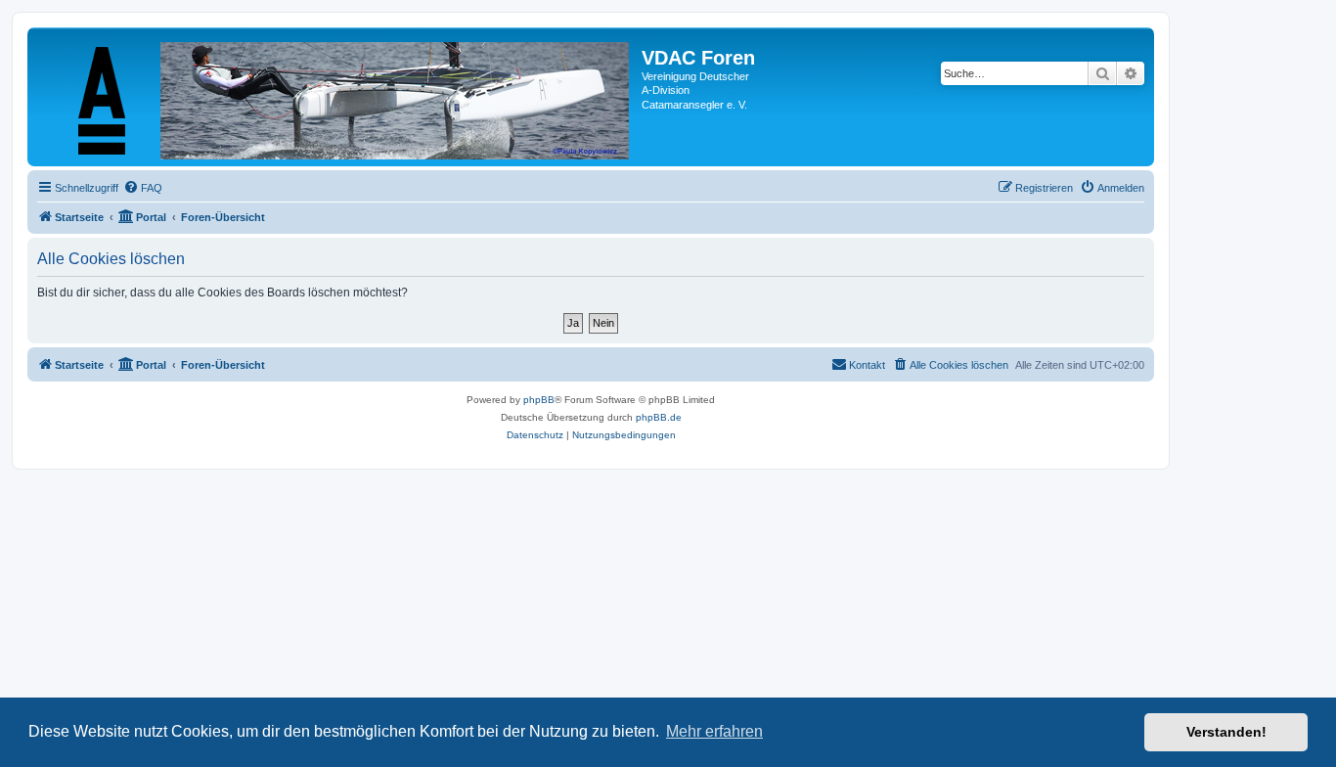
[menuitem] (142, 188)
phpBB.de (659, 417)
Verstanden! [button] (1226, 732)
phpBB (539, 399)
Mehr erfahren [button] (714, 731)
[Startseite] (337, 96)
